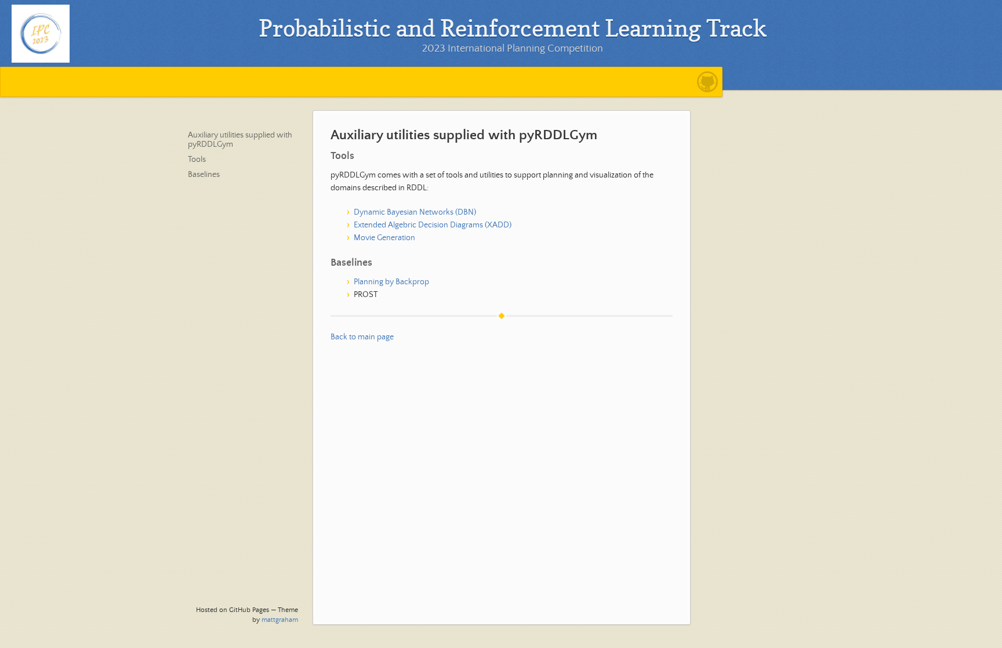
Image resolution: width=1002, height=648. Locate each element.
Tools (197, 159)
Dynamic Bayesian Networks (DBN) (415, 212)
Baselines (204, 174)
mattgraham (280, 620)
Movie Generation (384, 237)
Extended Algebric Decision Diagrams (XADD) (432, 225)
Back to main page (362, 337)
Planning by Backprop (391, 282)
